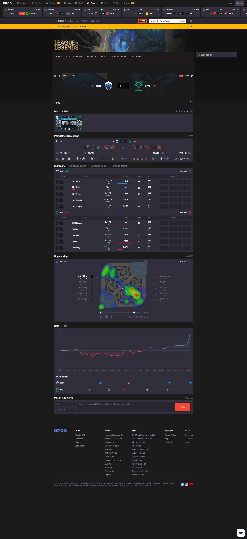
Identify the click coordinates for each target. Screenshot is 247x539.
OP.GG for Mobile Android (142, 435)
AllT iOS (135, 446)
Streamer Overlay (112, 460)
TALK (107, 467)
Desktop (108, 456)
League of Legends (112, 435)
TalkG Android (138, 464)
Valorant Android (139, 449)
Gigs (107, 474)
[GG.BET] (142, 21)
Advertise (189, 438)
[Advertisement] (123, 66)
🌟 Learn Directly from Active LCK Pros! (70, 27)
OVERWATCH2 (111, 446)
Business (189, 435)
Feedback (168, 442)
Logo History (80, 446)
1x (106, 317)
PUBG (107, 449)
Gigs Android (137, 456)
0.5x (101, 317)
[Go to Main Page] (7, 3)
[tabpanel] (123, 210)
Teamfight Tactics (112, 438)
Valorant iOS (137, 453)
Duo (106, 464)
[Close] (191, 26)
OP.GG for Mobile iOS (140, 438)
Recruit (188, 442)
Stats (22, 3)
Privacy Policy (170, 435)
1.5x (111, 317)
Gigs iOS (135, 460)
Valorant (108, 442)
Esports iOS (137, 474)
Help (166, 438)
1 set (57, 102)
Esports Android (138, 471)
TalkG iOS (136, 467)
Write (182, 407)
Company (79, 438)
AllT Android (137, 442)
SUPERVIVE (109, 453)
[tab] (60, 165)
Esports (108, 471)
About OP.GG (80, 435)
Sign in (239, 3)
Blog (77, 442)
